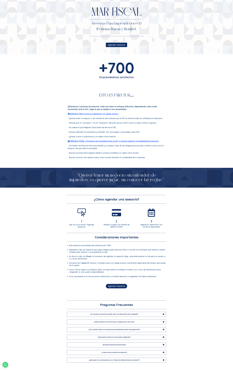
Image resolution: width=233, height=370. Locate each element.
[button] (5, 364)
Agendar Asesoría (116, 44)
